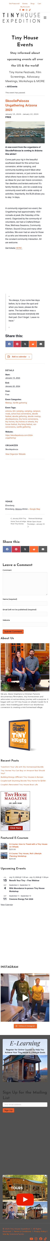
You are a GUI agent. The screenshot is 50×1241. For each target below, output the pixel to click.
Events (25, 3)
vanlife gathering (24, 426)
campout (36, 411)
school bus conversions (21, 413)
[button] (31, 1239)
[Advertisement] (25, 271)
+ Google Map (34, 509)
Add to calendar (19, 356)
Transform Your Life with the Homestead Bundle (22, 767)
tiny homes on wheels (25, 421)
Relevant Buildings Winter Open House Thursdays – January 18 (36, 521)
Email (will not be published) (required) (19, 609)
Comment (7, 570)
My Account (25, 7)
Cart (39, 3)
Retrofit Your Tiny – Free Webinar (24, 880)
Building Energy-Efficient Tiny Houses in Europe (22, 777)
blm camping (18, 411)
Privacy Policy (40, 1231)
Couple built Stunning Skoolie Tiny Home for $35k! (23, 781)
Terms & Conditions (22, 1231)
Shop (33, 3)
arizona (8, 411)
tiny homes (10, 421)
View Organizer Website (15, 454)
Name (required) (10, 599)
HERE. (19, 247)
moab (7, 413)
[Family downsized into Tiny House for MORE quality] (25, 997)
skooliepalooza (11, 419)
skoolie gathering (19, 416)
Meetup (8, 402)
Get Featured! (14, 3)
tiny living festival (25, 424)
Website (6, 620)
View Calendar (7, 904)
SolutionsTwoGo (17, 1234)
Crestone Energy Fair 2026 (21, 899)
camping (28, 411)
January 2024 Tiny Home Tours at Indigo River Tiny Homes (18, 521)
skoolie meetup (34, 416)
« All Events (11, 86)
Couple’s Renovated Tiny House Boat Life (19, 784)
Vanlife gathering (20, 402)
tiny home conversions (28, 419)
